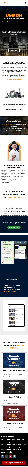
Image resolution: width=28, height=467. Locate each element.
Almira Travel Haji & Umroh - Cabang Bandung (13, 442)
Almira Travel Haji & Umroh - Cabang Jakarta (12, 439)
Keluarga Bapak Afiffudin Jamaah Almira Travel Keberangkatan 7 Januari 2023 (17, 310)
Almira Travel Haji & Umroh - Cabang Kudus (12, 449)
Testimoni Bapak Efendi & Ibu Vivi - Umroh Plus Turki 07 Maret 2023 (17, 314)
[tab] (16, 311)
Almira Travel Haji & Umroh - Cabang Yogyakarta (13, 444)
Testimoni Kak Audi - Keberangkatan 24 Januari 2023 (17, 318)
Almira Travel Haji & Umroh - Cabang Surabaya (13, 447)
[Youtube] (10, 456)
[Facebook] (2, 456)
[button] (2, 255)
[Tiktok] (6, 456)
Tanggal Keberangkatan (11, 376)
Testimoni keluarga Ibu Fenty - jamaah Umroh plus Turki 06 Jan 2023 (17, 322)
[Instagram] (14, 456)
